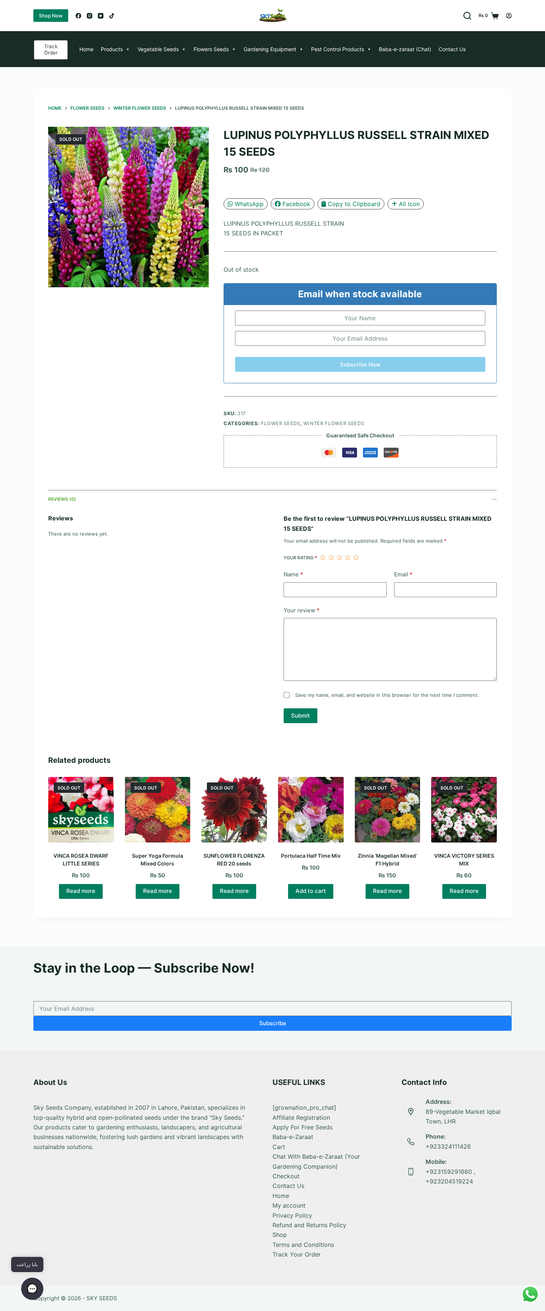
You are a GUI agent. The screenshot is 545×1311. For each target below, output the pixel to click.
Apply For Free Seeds (302, 1127)
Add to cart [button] (310, 890)
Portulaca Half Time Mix (311, 856)
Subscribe (272, 1023)
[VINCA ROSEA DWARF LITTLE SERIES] (81, 809)
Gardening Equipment (270, 49)
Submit (300, 715)
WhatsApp (249, 204)
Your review (302, 610)
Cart (278, 1147)
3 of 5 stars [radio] (339, 557)
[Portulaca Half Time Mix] (311, 809)
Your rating (300, 557)
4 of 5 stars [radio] (347, 557)
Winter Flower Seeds (333, 423)
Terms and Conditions (303, 1244)
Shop (279, 1234)
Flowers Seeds (211, 49)
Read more (80, 890)
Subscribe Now (360, 364)
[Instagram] (89, 16)
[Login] (509, 16)
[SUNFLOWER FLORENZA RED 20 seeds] (234, 809)
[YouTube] (100, 16)
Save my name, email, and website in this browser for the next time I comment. (387, 695)
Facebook (296, 204)
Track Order (50, 49)
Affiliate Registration (301, 1117)
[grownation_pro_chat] (304, 1107)
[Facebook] (78, 16)
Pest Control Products (337, 49)
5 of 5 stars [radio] (356, 557)
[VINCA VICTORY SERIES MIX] (464, 809)
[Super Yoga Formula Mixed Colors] (158, 809)
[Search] (467, 16)
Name (293, 574)
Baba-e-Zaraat (292, 1136)
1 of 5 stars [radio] (322, 557)
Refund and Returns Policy (309, 1225)
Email (403, 574)
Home (86, 49)
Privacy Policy (292, 1215)
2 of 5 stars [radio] (331, 557)
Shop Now (51, 16)
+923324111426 (448, 1146)
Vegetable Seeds (158, 49)
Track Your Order (296, 1254)
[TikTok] (112, 16)
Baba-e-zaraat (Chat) (405, 49)
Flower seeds (280, 423)
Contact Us (452, 49)
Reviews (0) (62, 499)
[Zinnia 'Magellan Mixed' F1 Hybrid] (387, 809)
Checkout (286, 1176)
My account (288, 1205)
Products (112, 49)
